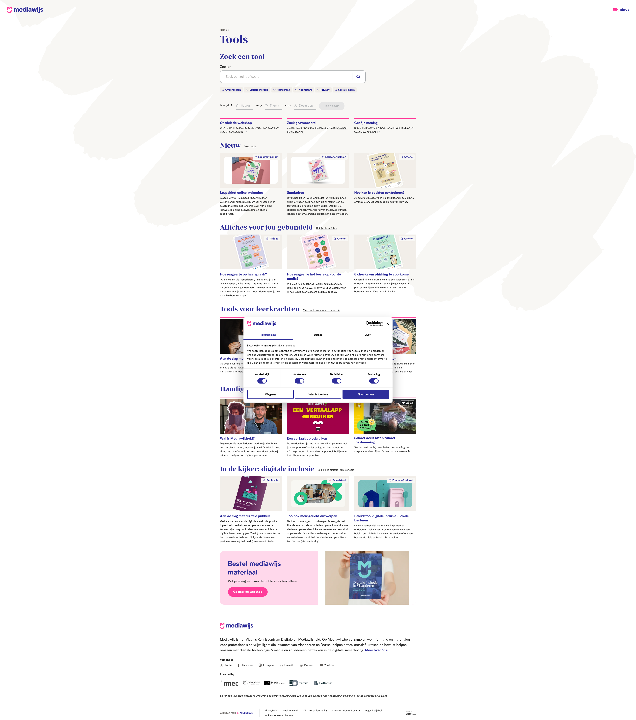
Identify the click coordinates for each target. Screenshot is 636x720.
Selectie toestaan (318, 394)
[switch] (299, 381)
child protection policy (314, 710)
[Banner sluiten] (388, 324)
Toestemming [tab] (268, 334)
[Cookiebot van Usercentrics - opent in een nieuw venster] (368, 323)
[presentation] (251, 416)
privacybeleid (271, 710)
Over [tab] (367, 334)
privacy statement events (345, 710)
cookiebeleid (290, 710)
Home (223, 29)
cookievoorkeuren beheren (279, 715)
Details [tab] (318, 334)
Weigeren (270, 394)
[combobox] (293, 76)
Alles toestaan (366, 394)
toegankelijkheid (373, 710)
